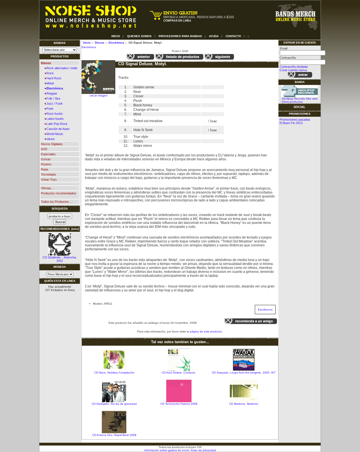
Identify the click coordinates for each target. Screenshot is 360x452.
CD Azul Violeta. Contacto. (179, 372)
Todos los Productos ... (56, 201)
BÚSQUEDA (60, 208)
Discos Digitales (52, 144)
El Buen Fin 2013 (291, 123)
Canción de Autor (57, 129)
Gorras (46, 159)
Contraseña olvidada (294, 66)
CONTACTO (233, 36)
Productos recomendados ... (58, 195)
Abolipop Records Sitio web (300, 98)
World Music (54, 134)
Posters (46, 164)
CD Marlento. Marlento (243, 403)
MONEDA (59, 266)
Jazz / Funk (54, 103)
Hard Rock (53, 78)
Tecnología (48, 174)
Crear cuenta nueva (293, 70)
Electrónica (116, 42)
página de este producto (206, 331)
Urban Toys (49, 179)
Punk (49, 108)
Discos (99, 42)
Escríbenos (265, 309)
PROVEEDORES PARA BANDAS (180, 36)
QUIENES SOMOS (139, 36)
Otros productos (292, 101)
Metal (49, 83)
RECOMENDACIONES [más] (59, 228)
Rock (49, 73)
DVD (44, 149)
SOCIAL (299, 107)
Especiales (48, 154)
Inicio (115, 36)
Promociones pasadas (295, 119)
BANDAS (60, 42)
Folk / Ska (52, 98)
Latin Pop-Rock (56, 123)
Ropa (44, 169)
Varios (50, 139)
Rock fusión (54, 113)
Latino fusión (54, 118)
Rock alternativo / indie (61, 68)
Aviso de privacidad (203, 450)
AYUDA (214, 36)
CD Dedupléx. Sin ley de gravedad (114, 403)
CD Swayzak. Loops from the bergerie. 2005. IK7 (244, 372)
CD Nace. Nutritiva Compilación (114, 372)
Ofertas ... (48, 188)
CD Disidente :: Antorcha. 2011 (59, 259)
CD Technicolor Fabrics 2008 (178, 403)
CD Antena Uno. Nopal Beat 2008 (114, 435)
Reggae (51, 93)
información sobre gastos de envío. (167, 450)
